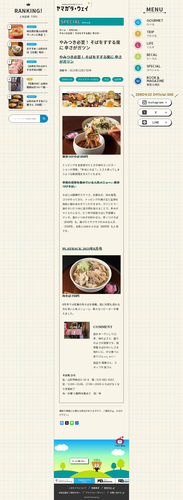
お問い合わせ (116, 492)
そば (106, 79)
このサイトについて (77, 487)
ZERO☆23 (67, 79)
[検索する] (44, 118)
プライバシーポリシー (95, 492)
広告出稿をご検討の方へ (69, 492)
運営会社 (108, 487)
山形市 (118, 79)
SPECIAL (73, 29)
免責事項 (95, 487)
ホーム (62, 29)
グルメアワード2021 (88, 79)
